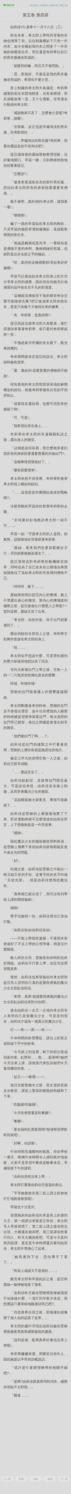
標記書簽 (34, 5)
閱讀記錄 (63, 5)
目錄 (35, 1479)
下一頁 (64, 1479)
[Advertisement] (35, 1436)
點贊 (21, 1479)
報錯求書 (53, 5)
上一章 (7, 1479)
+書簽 (50, 1479)
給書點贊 (44, 5)
